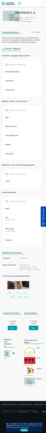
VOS (37, 348)
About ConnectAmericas (9, 404)
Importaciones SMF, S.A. (39, 379)
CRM (38, 358)
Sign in (12, 328)
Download (13, 296)
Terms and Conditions (25, 404)
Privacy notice (38, 404)
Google (36, 411)
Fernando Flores (11, 351)
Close (24, 430)
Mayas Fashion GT (39, 368)
